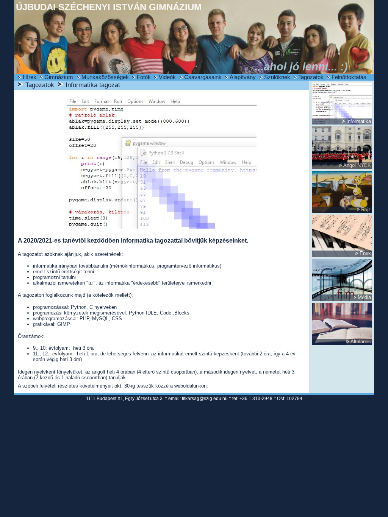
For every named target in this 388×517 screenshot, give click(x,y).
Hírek (29, 77)
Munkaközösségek (105, 77)
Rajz (366, 209)
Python (78, 307)
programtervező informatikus (188, 266)
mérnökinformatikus (132, 266)
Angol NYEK (357, 165)
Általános (360, 341)
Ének (365, 253)
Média (364, 297)
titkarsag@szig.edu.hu (205, 398)
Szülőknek (277, 77)
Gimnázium (58, 77)
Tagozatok (311, 77)
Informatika (358, 121)
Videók (167, 77)
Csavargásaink (203, 77)
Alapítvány (243, 77)
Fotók (144, 77)
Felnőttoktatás (349, 77)
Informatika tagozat (93, 85)
